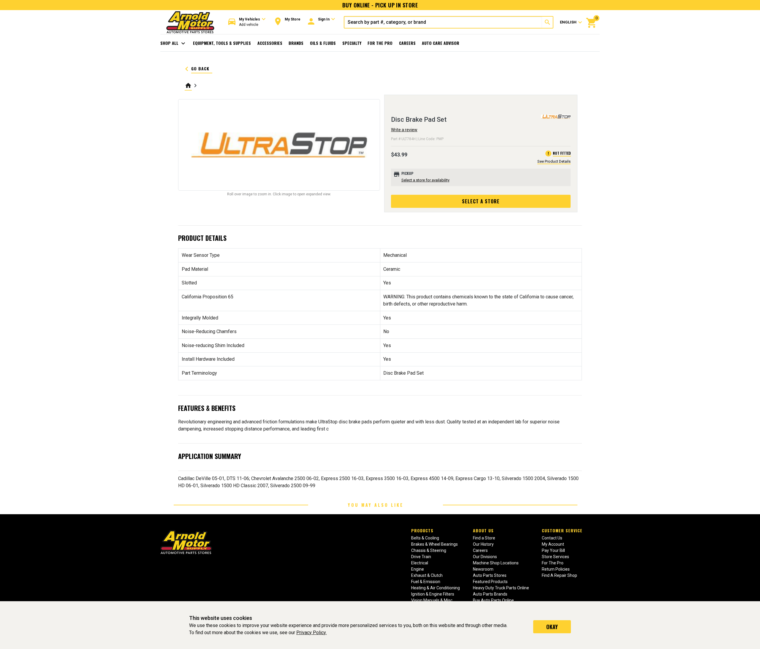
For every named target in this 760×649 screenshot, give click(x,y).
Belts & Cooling (425, 538)
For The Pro (380, 43)
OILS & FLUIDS (323, 43)
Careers (407, 43)
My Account (553, 544)
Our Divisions (485, 556)
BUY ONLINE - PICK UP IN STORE (380, 5)
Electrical (419, 563)
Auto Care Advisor (440, 43)
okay (552, 627)
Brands (296, 43)
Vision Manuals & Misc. (432, 600)
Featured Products (490, 581)
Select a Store (481, 201)
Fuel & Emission (425, 581)
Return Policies (556, 569)
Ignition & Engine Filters (432, 594)
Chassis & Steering (428, 550)
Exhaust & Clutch (427, 575)
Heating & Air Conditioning (435, 587)
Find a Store (484, 538)
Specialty (351, 43)
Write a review (404, 129)
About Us (483, 530)
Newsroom (483, 569)
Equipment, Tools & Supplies (222, 43)
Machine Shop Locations (496, 563)
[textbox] (443, 22)
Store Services (555, 556)
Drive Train (421, 556)
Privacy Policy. (311, 632)
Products (422, 530)
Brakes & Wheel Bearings (434, 544)
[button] (247, 22)
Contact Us (552, 538)
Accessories (269, 43)
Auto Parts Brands (490, 594)
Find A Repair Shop (559, 575)
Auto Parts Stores (489, 575)
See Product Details (554, 161)
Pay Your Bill (553, 550)
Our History (483, 544)
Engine (417, 569)
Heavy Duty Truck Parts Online (501, 587)
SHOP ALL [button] (173, 43)
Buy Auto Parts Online (493, 600)
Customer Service (562, 530)
